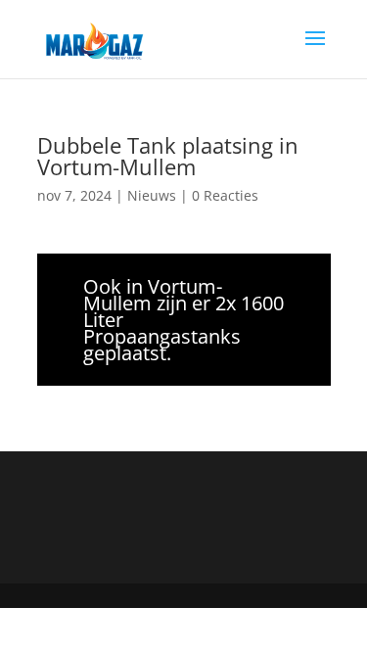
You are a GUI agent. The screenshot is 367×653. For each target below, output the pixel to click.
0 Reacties (225, 195)
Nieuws (151, 195)
